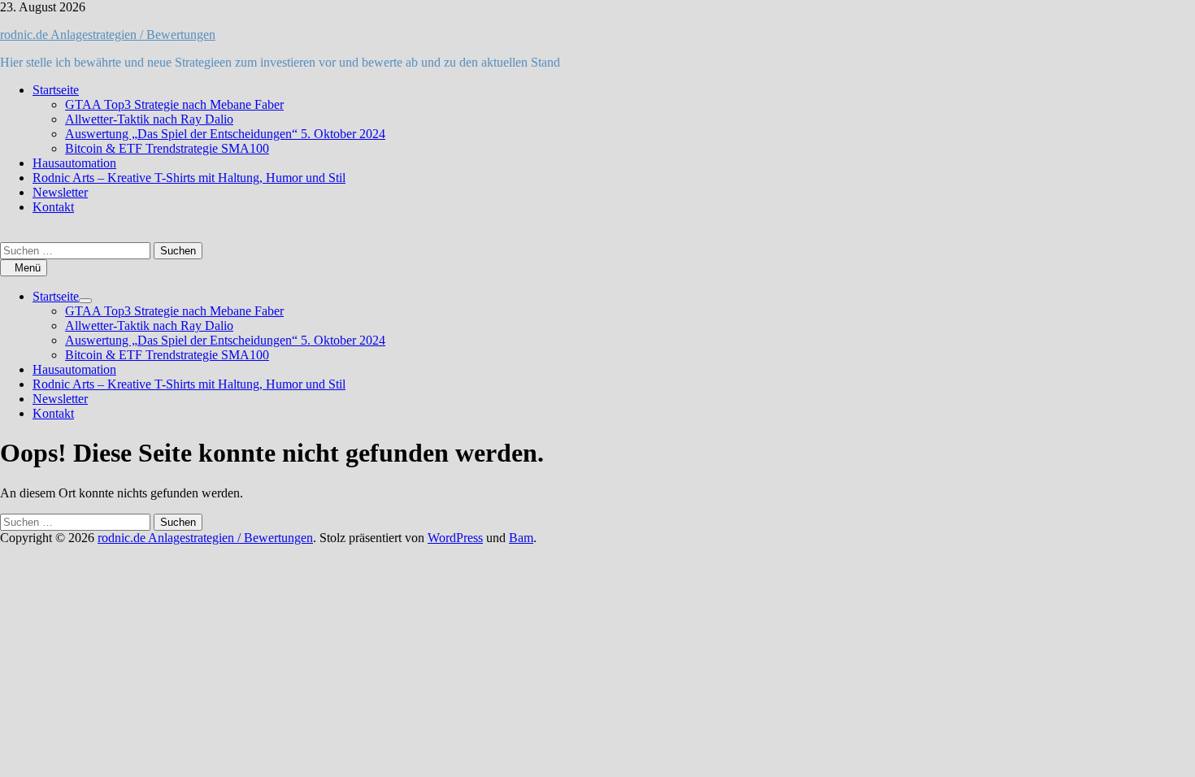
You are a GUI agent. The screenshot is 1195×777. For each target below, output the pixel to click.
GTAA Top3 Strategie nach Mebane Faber (174, 104)
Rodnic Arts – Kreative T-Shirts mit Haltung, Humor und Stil (189, 177)
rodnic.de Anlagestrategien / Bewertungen (107, 34)
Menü (28, 268)
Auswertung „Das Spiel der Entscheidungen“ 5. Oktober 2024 (225, 134)
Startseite (56, 90)
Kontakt (53, 207)
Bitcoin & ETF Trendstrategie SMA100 (167, 148)
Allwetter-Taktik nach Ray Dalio (149, 119)
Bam (521, 538)
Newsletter (60, 192)
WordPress (455, 538)
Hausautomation (74, 163)
